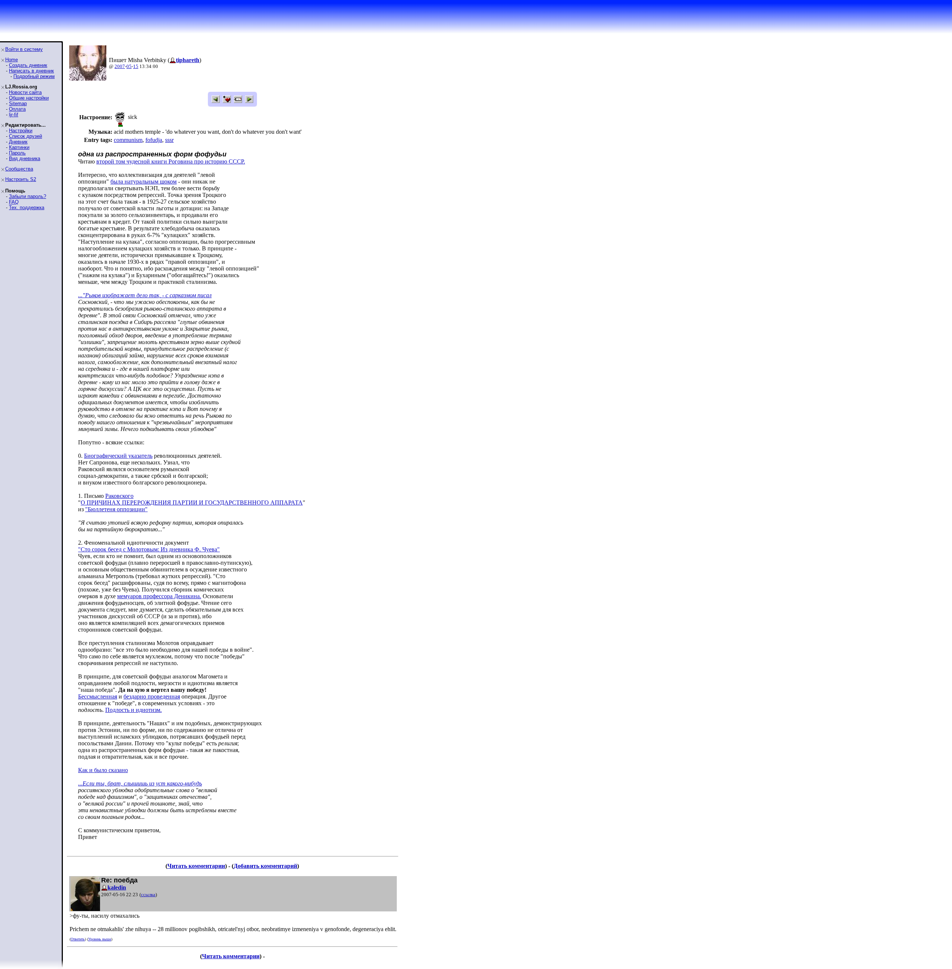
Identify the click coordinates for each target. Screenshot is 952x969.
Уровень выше (99, 939)
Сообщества (19, 169)
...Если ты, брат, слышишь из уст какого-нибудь (140, 783)
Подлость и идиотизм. (133, 710)
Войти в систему (24, 49)
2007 (120, 66)
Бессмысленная (97, 696)
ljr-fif (13, 114)
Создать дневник (28, 65)
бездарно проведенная (151, 696)
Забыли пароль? (27, 196)
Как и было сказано (103, 770)
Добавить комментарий (265, 866)
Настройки (20, 130)
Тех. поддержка (26, 207)
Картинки (19, 147)
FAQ (14, 202)
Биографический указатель (118, 456)
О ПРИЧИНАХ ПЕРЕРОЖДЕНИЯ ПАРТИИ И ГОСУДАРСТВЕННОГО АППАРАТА (192, 502)
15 (135, 66)
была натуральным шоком (143, 181)
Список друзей (25, 136)
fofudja (153, 140)
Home (11, 59)
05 (129, 66)
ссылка (148, 894)
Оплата (17, 109)
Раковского (119, 496)
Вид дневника (24, 158)
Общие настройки (29, 98)
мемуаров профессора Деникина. (159, 596)
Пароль (17, 153)
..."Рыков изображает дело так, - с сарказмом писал (145, 295)
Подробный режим (34, 76)
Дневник (18, 142)
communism (128, 140)
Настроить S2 (20, 179)
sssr (169, 140)
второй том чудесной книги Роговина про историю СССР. (170, 161)
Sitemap (18, 103)
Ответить (78, 939)
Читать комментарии (196, 866)
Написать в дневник (31, 71)
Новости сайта (25, 92)
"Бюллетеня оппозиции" (116, 509)
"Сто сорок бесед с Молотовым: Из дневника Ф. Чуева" (149, 549)
